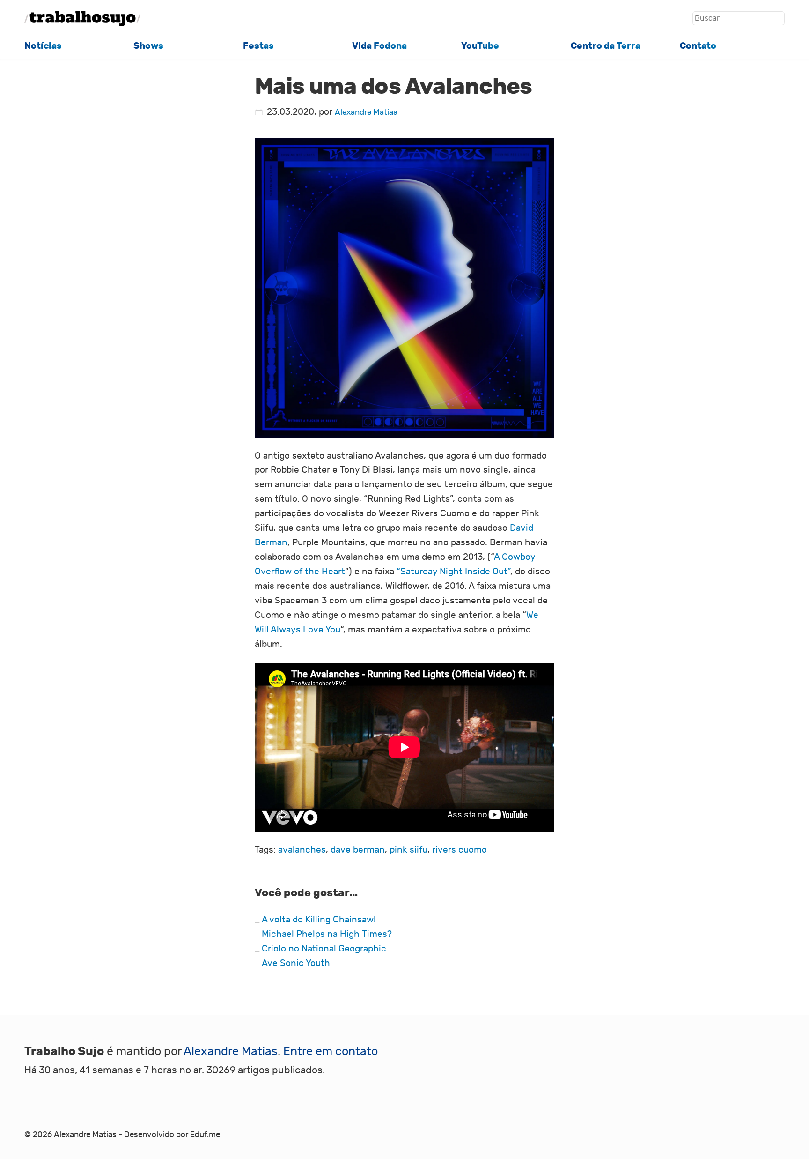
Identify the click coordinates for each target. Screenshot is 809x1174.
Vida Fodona (379, 45)
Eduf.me (205, 1134)
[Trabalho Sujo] (82, 18)
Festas (258, 45)
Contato (698, 45)
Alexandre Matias (366, 112)
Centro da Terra (605, 45)
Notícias (43, 45)
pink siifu (408, 850)
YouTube (480, 45)
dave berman (358, 850)
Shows (148, 45)
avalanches (302, 850)
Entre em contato (330, 1051)
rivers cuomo (459, 850)
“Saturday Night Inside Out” (453, 571)
